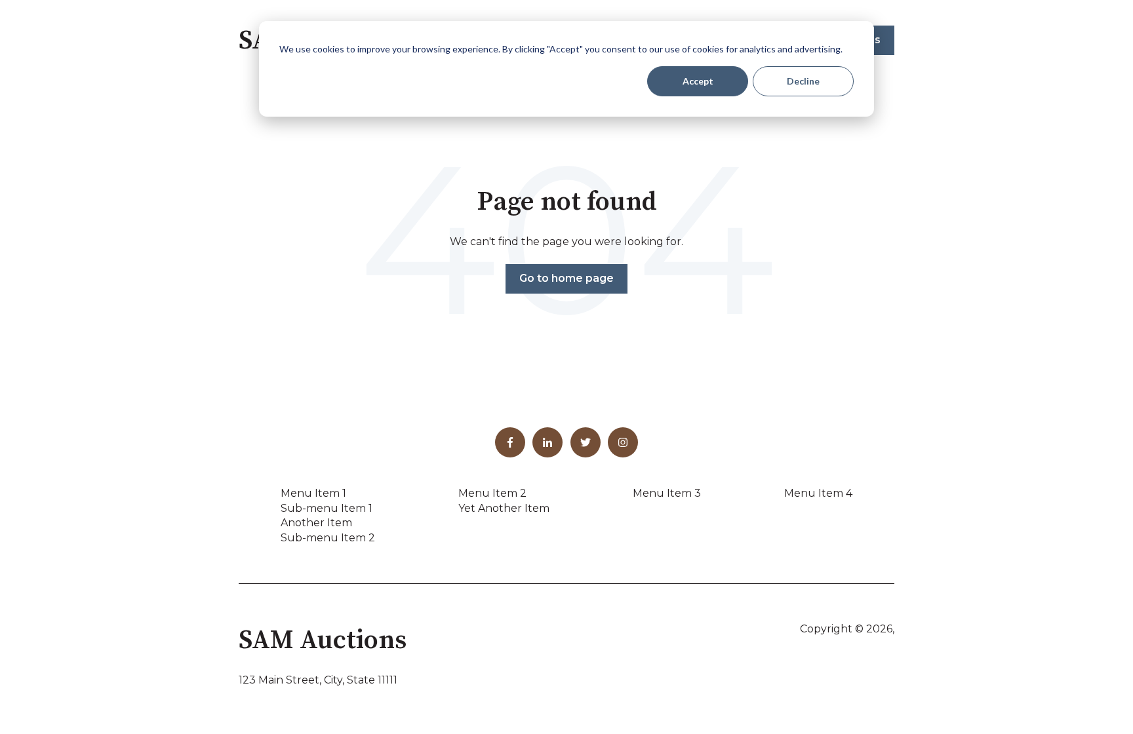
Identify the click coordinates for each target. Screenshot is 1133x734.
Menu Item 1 (313, 493)
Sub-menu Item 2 (328, 537)
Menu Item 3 (667, 493)
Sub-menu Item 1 (326, 508)
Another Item (316, 522)
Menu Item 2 (492, 493)
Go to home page (566, 278)
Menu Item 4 (818, 493)
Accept (698, 81)
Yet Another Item (503, 508)
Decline (803, 81)
